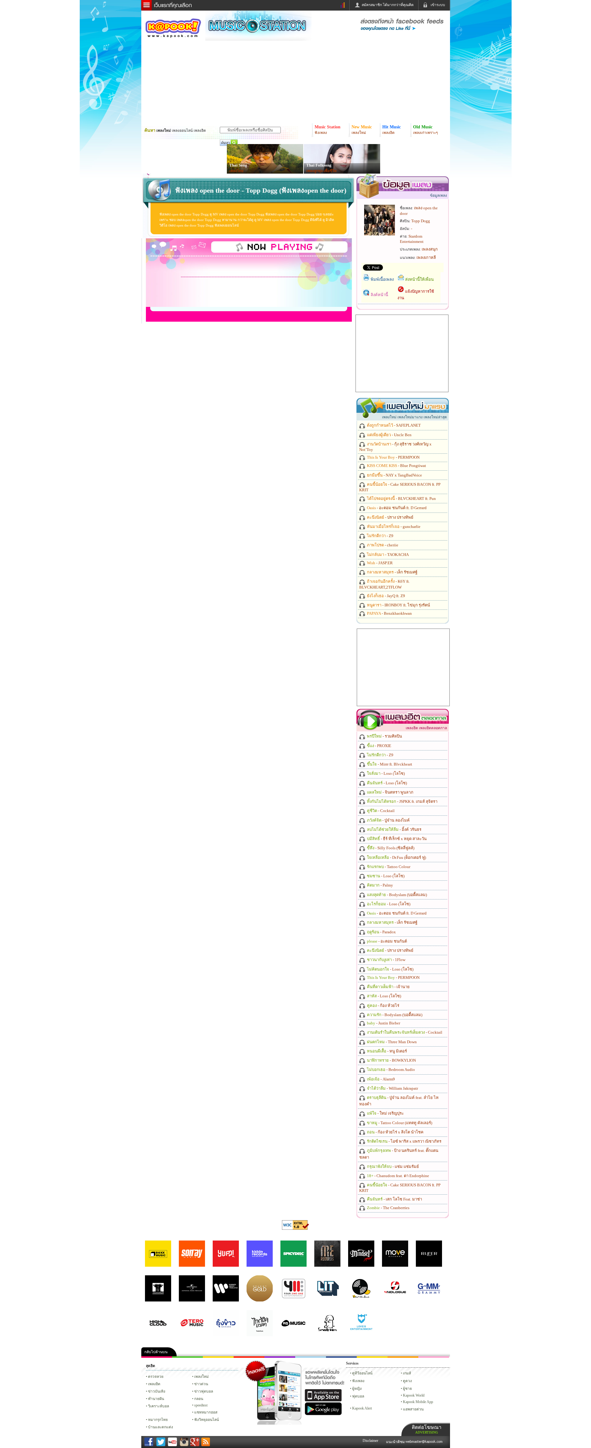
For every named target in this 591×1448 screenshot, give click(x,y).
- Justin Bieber (383, 1023)
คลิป (156, 1357)
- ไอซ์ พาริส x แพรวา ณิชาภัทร (403, 1141)
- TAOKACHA (387, 554)
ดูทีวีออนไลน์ (362, 1373)
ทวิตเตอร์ (279, 1357)
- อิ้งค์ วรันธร (393, 829)
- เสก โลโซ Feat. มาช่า (394, 1199)
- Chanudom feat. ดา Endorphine (397, 1175)
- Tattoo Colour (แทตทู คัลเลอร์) (399, 1122)
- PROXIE (378, 745)
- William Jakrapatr (392, 1088)
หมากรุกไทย (403, 1357)
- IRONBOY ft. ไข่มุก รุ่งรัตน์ (398, 605)
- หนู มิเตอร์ (386, 1051)
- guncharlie (393, 526)
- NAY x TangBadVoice (394, 475)
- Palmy (379, 885)
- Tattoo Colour (388, 866)
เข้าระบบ (438, 5)
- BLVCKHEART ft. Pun (401, 498)
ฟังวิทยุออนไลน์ (206, 1420)
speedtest (200, 1405)
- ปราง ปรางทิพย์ (389, 517)
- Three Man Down (391, 1042)
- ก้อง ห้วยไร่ (382, 1005)
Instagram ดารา (310, 1357)
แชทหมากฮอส (372, 1357)
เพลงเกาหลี (426, 257)
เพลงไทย (236, 171)
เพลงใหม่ (201, 1376)
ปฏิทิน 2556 (218, 1357)
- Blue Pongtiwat (396, 465)
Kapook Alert (362, 1408)
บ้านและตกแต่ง (160, 1427)
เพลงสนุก (430, 249)
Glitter (433, 1357)
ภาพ (187, 1357)
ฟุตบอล (358, 1396)
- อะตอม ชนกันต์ (386, 941)
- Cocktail (380, 810)
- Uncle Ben (389, 434)
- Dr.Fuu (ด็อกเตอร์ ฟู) (396, 857)
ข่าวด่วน (201, 1384)
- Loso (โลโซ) (385, 773)
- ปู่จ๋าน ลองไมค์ (388, 820)
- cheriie (382, 545)
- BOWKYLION (391, 1060)
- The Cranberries (387, 1207)
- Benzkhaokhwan (389, 613)
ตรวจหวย (155, 1376)
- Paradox (381, 932)
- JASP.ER (379, 563)
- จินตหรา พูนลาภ (389, 792)
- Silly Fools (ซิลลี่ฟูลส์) (390, 848)
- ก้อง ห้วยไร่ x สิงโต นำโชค (395, 1132)
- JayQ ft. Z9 (385, 595)
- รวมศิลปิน (384, 736)
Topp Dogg (420, 221)
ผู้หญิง (357, 1388)
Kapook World (413, 1395)
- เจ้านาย (388, 986)
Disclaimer (370, 1440)
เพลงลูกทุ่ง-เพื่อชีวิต (321, 171)
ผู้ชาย (407, 1388)
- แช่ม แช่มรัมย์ (392, 1166)
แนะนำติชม (396, 1442)
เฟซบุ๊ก (249, 1357)
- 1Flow (385, 959)
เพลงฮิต (154, 1384)
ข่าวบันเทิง (156, 1391)
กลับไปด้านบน (155, 1352)
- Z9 (379, 535)
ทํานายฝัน (156, 1399)
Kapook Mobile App (418, 1402)
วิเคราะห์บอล (158, 1406)
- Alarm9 (380, 1079)
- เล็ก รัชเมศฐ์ (391, 572)
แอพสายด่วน (413, 1409)
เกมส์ (407, 1373)
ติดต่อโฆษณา (426, 1429)
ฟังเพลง (358, 1381)
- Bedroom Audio (390, 1069)
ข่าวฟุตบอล (203, 1391)
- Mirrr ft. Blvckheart (389, 764)
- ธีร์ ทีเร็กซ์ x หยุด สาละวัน (396, 838)
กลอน (341, 1357)
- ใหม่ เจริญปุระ (385, 1113)
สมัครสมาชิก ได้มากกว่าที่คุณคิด (388, 5)
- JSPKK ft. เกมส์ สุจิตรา (401, 801)
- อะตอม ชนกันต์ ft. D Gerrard (396, 507)
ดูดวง (407, 1381)
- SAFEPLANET (393, 425)
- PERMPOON (393, 457)
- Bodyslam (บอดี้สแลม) (396, 894)
